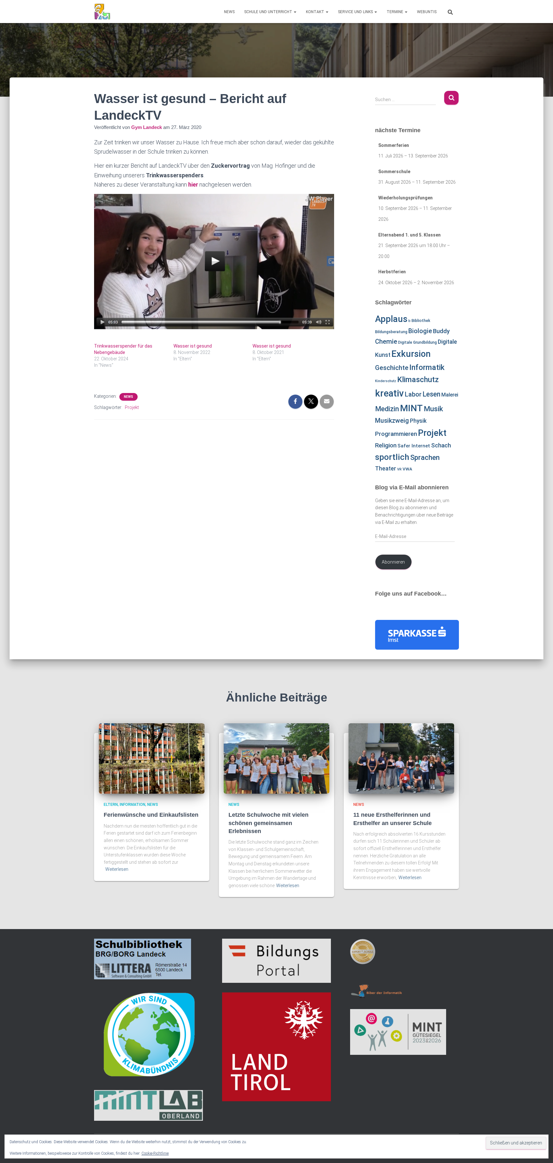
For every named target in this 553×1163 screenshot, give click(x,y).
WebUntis (427, 12)
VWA (407, 469)
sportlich (392, 457)
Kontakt (315, 12)
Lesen (431, 394)
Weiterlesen (116, 869)
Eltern (111, 804)
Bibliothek (421, 320)
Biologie (420, 331)
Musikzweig (392, 420)
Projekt (132, 407)
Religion (386, 445)
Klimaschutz (418, 379)
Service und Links (356, 12)
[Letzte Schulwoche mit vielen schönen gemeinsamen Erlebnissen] (276, 758)
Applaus (391, 319)
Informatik (427, 367)
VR (399, 469)
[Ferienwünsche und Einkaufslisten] (151, 758)
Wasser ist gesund (192, 346)
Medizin (387, 409)
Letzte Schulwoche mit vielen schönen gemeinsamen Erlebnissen (268, 823)
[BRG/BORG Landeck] (102, 12)
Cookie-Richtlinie (155, 1153)
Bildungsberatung (391, 332)
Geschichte (391, 368)
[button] (294, 12)
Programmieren (396, 433)
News (229, 12)
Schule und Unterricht (268, 12)
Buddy (441, 331)
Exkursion (411, 354)
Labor (413, 394)
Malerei (449, 395)
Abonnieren (393, 562)
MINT (411, 408)
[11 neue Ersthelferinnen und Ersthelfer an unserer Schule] (401, 758)
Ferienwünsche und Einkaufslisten (151, 815)
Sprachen (425, 457)
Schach (441, 445)
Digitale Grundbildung (417, 342)
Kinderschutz (385, 381)
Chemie (386, 341)
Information (132, 804)
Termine (395, 12)
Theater (385, 468)
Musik (433, 409)
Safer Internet (413, 446)
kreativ (389, 393)
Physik (418, 421)
